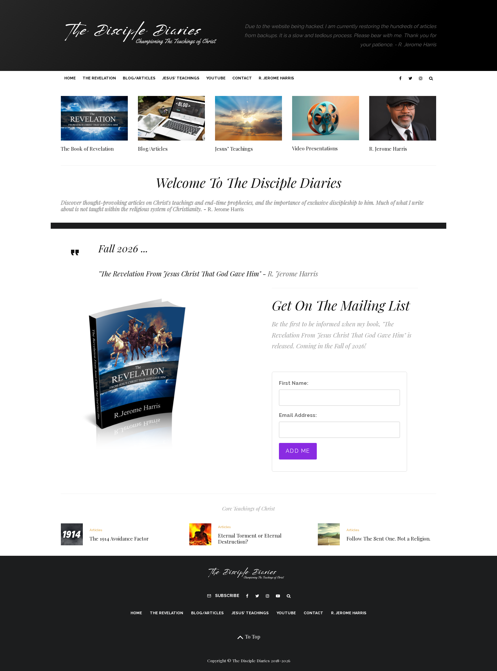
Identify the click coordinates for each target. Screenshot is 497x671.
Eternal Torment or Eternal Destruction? (250, 538)
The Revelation (99, 78)
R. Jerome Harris (276, 78)
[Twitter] (410, 78)
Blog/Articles (139, 78)
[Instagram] (421, 78)
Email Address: (298, 415)
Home (70, 78)
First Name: (293, 383)
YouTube (216, 78)
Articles (96, 530)
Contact (242, 78)
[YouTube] (278, 596)
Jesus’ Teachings (180, 78)
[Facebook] (400, 78)
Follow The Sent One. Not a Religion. (388, 539)
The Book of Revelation (87, 149)
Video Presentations (315, 148)
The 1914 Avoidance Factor (119, 539)
